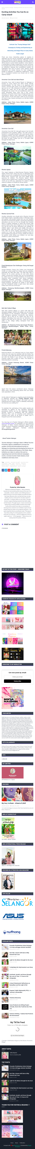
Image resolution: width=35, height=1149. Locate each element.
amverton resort (24, 462)
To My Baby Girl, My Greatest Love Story (21, 967)
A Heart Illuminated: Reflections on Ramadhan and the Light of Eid (20, 984)
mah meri (18, 463)
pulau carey (18, 464)
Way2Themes (17, 1145)
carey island (4, 463)
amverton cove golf (15, 462)
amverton (7, 462)
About (16, 1142)
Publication (22, 1142)
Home (3, 7)
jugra (13, 463)
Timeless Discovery (15, 997)
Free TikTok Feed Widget (18, 1035)
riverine (24, 464)
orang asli (23, 463)
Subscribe (17, 681)
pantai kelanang (5, 464)
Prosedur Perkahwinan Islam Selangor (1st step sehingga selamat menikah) (21, 946)
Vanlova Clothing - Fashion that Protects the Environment (21, 1014)
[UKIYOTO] (17, 794)
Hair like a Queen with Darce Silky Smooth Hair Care (19, 953)
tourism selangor (9, 7)
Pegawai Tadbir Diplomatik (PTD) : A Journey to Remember (20, 991)
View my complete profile (15, 1054)
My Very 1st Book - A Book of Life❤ (14, 803)
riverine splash (5, 466)
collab (9, 463)
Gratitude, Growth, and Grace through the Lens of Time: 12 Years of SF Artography (20, 976)
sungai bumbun (13, 466)
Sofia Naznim (6, 18)
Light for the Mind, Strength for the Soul (21, 960)
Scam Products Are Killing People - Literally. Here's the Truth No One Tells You (21, 1006)
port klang (12, 464)
